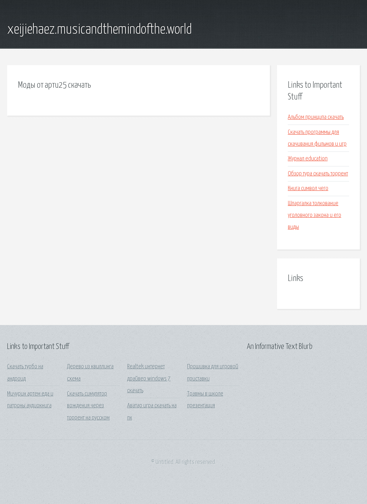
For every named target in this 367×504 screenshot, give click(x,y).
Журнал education (308, 159)
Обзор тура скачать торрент (318, 174)
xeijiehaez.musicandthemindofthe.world (99, 30)
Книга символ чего (308, 188)
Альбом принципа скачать (316, 117)
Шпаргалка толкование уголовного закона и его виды (314, 215)
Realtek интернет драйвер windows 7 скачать (149, 379)
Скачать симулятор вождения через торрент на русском (88, 406)
